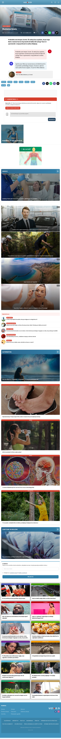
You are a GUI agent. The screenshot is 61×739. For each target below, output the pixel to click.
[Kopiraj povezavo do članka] (56, 32)
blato (15, 82)
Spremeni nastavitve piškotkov (49, 720)
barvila (27, 82)
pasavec (4, 82)
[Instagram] (55, 2)
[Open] (3, 2)
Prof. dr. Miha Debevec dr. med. (11, 32)
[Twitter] (46, 32)
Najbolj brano (5, 314)
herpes (33, 82)
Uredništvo (15, 720)
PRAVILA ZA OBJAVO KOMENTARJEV (12, 108)
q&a (9, 85)
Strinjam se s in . (15, 572)
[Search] (52, 2)
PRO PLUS (22, 720)
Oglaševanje (7, 720)
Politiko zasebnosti (22, 572)
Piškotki (37, 720)
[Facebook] (58, 2)
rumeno (10, 82)
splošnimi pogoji (13, 572)
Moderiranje (29, 720)
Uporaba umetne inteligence (51, 724)
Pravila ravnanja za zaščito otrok (33, 724)
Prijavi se (52, 119)
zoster (3, 85)
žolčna (21, 82)
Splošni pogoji (18, 724)
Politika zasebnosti (7, 724)
